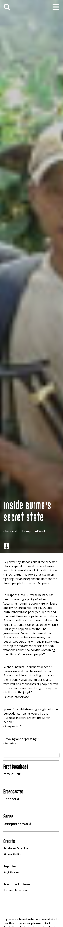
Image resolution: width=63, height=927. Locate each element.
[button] (55, 7)
